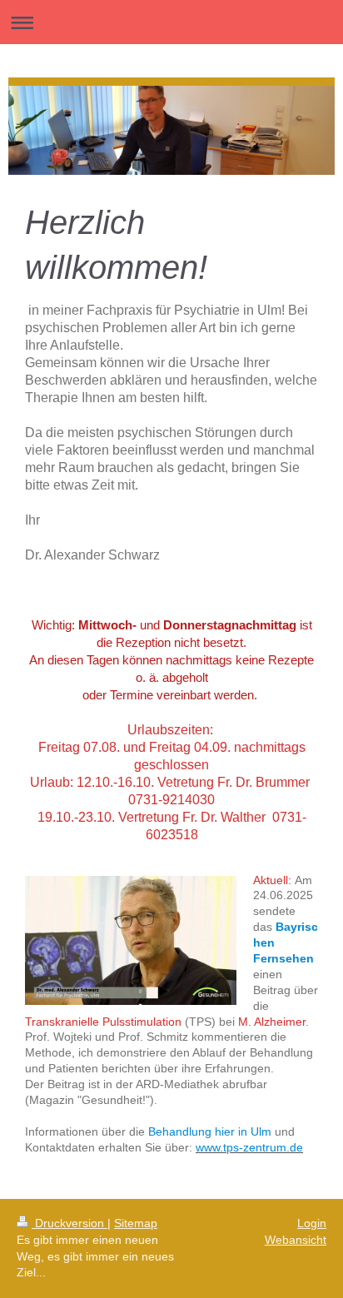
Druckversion (69, 1223)
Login (311, 1223)
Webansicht (295, 1239)
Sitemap (135, 1223)
